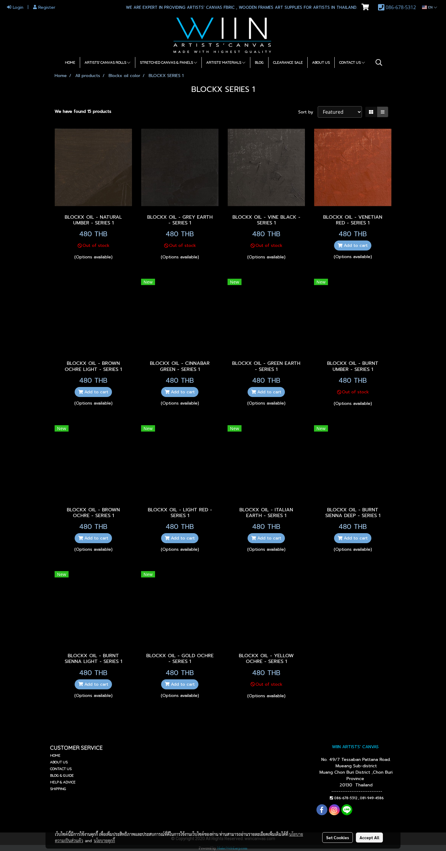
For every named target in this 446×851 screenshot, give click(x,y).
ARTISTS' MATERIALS (224, 62)
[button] (379, 62)
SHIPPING (58, 788)
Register (46, 7)
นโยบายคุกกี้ (104, 840)
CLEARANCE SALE (288, 62)
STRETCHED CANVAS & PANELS (167, 62)
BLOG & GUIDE (62, 775)
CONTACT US (350, 62)
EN (430, 7)
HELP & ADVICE (63, 782)
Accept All (369, 837)
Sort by (308, 112)
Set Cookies (337, 837)
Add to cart (355, 245)
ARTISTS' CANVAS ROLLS (106, 62)
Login (17, 7)
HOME (70, 62)
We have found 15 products (83, 111)
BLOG (259, 62)
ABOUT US (321, 62)
